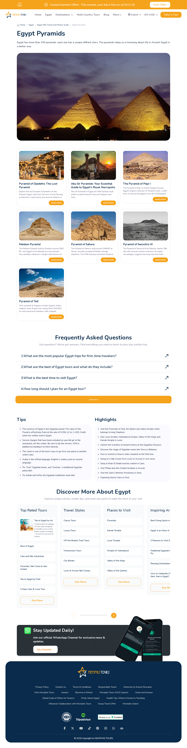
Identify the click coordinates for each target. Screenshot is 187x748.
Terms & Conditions (82, 687)
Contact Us (60, 687)
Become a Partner (84, 692)
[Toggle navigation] (29, 14)
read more (56, 202)
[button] (134, 14)
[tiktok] (89, 728)
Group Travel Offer (107, 703)
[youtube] (81, 728)
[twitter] (72, 728)
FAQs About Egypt (90, 698)
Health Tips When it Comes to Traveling (125, 698)
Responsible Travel (107, 687)
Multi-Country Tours (88, 14)
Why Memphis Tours (44, 692)
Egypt (48, 14)
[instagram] (105, 728)
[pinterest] (97, 728)
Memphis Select (130, 703)
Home (38, 14)
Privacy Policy (42, 687)
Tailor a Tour (171, 14)
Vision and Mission (144, 692)
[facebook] (65, 728)
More (116, 14)
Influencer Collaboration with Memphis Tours (70, 703)
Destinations (63, 14)
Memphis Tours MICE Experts (114, 692)
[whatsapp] (113, 728)
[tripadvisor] (121, 728)
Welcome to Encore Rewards (137, 687)
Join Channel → (45, 649)
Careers (64, 692)
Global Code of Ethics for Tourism (58, 698)
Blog (106, 14)
